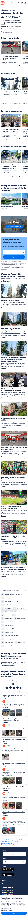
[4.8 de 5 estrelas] (5, 27)
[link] (11, 54)
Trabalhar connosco (7, 887)
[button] (11, 54)
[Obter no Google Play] (8, 870)
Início (2, 840)
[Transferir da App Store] (8, 875)
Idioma (4, 850)
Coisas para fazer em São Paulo (9, 841)
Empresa (4, 883)
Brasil (7, 840)
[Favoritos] (15, 3)
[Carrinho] (18, 3)
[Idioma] (22, 3)
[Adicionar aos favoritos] (19, 43)
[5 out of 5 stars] (14, 699)
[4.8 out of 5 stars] (14, 688)
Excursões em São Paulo (7, 843)
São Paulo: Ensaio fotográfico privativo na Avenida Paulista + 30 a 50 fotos (13, 719)
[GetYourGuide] (3, 3)
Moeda (4, 858)
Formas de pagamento (8, 890)
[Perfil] (25, 3)
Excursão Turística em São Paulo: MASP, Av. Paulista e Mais (13, 696)
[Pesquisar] (12, 3)
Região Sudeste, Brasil (16, 840)
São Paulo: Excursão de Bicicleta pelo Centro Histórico (13, 740)
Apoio (4, 880)
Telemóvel (4, 866)
